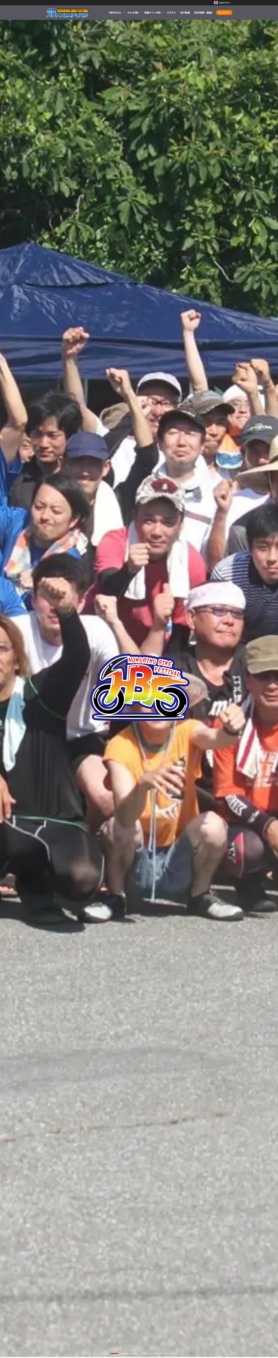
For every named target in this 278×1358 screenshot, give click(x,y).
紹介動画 (185, 12)
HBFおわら (115, 12)
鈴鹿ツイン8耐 (152, 12)
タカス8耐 (132, 12)
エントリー (224, 12)
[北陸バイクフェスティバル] (67, 12)
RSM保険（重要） (204, 12)
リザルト (171, 12)
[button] (105, 1353)
